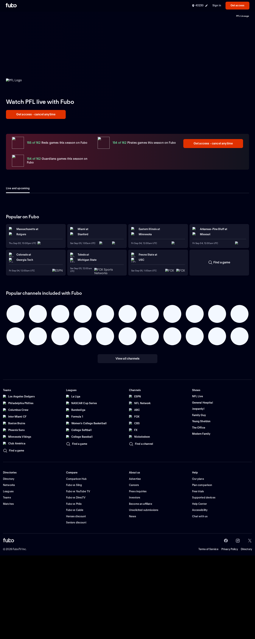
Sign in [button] (216, 5)
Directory (246, 549)
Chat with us (200, 516)
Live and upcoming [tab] (18, 188)
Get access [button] (237, 5)
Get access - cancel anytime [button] (35, 114)
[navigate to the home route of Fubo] (11, 5)
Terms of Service (208, 549)
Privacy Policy (229, 549)
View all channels (128, 358)
